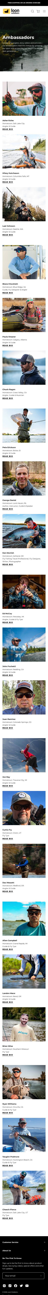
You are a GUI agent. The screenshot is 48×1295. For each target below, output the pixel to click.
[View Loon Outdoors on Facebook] (15, 1286)
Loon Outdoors (13, 1292)
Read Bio (7, 129)
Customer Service (10, 1242)
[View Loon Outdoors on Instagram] (4, 1286)
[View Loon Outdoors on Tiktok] (10, 1286)
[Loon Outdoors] (11, 11)
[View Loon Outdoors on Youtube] (27, 1286)
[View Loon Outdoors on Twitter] (21, 1286)
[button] (32, 11)
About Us (6, 1250)
